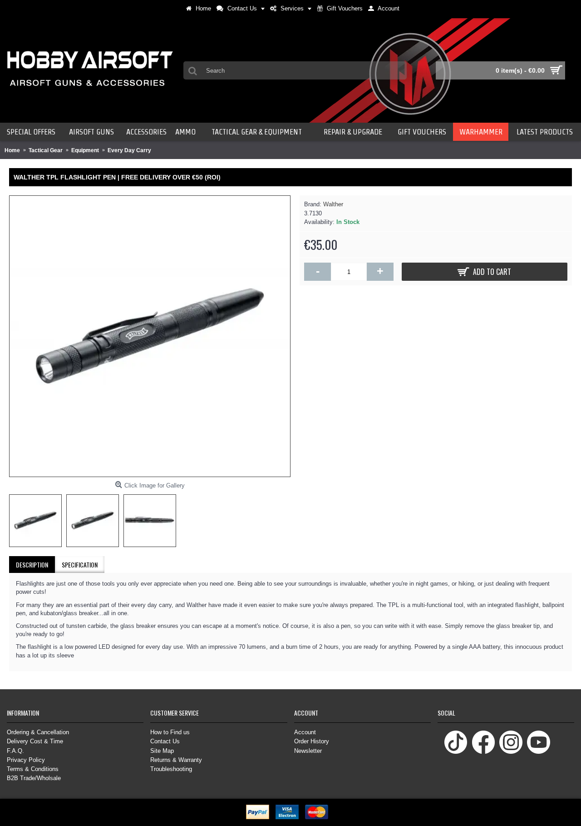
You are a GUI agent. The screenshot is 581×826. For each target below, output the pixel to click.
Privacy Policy (26, 759)
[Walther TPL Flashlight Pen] (149, 336)
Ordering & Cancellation (38, 732)
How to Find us (170, 732)
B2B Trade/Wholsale (34, 778)
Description (32, 564)
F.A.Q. (15, 750)
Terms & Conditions (33, 769)
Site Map (162, 750)
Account (305, 732)
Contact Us (165, 741)
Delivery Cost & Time (35, 741)
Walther (333, 204)
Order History (311, 741)
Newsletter (308, 750)
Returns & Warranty (176, 759)
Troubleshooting (171, 769)
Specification (80, 564)
